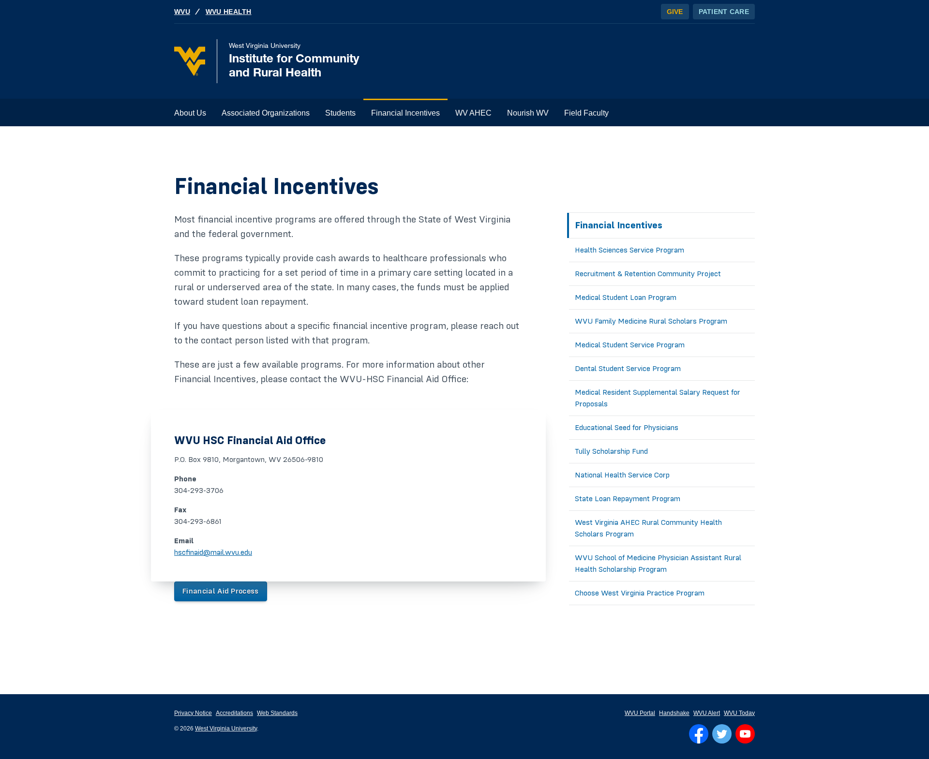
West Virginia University (226, 728)
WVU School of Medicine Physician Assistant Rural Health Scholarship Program (658, 563)
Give (675, 11)
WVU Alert (706, 713)
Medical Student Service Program (630, 345)
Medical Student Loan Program (625, 297)
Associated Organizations (266, 113)
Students (340, 113)
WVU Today (739, 713)
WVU (182, 11)
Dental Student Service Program (628, 368)
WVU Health (229, 11)
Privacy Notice (193, 713)
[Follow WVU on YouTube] (745, 734)
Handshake (674, 713)
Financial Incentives (405, 113)
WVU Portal (640, 713)
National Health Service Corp (622, 475)
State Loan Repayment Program (627, 498)
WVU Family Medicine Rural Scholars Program (651, 321)
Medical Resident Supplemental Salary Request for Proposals (657, 398)
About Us (190, 113)
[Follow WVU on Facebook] (698, 734)
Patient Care (724, 11)
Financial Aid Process (220, 591)
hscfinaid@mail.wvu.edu (213, 552)
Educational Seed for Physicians (626, 427)
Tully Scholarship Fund (611, 451)
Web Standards (277, 713)
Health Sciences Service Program (629, 250)
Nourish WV (528, 113)
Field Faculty (586, 113)
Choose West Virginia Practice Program (639, 593)
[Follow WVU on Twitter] (722, 734)
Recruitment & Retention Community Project (648, 273)
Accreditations (234, 713)
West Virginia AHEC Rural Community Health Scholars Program (648, 528)
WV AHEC (473, 113)
